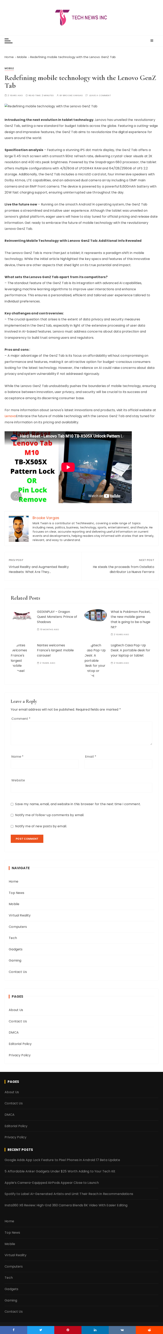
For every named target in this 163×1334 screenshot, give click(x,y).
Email (90, 756)
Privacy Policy (20, 1055)
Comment (20, 718)
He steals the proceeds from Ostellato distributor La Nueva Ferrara (123, 569)
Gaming (15, 960)
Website (18, 780)
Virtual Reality (20, 915)
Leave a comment (100, 95)
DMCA (14, 1032)
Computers (18, 926)
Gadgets (15, 949)
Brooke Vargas (73, 95)
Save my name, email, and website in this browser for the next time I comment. (78, 804)
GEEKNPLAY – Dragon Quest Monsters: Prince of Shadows (57, 616)
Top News (16, 893)
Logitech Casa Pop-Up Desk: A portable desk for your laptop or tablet (130, 650)
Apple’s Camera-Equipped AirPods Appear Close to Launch (52, 1182)
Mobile (9, 68)
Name (17, 756)
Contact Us (18, 972)
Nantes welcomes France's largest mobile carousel (55, 650)
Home (13, 881)
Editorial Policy (20, 1044)
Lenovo (10, 416)
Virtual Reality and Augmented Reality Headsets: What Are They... (39, 569)
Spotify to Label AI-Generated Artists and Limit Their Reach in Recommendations (69, 1194)
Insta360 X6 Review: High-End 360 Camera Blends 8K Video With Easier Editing (66, 1205)
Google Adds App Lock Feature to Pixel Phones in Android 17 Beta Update (62, 1160)
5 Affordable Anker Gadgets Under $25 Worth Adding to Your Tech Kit (60, 1171)
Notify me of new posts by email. (41, 826)
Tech (13, 938)
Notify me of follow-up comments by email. (49, 815)
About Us (16, 1010)
